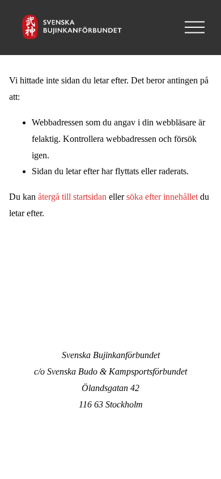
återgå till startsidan (72, 196)
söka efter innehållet (162, 196)
